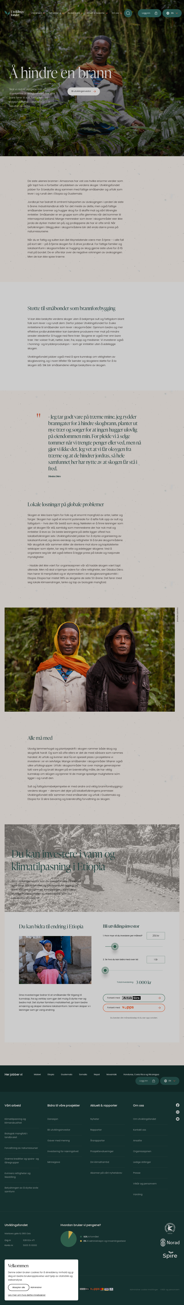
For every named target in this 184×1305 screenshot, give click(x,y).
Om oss (115, 13)
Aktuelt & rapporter (96, 13)
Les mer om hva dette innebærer (27, 1295)
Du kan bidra (74, 13)
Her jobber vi (55, 13)
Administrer (36, 1287)
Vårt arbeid (36, 13)
